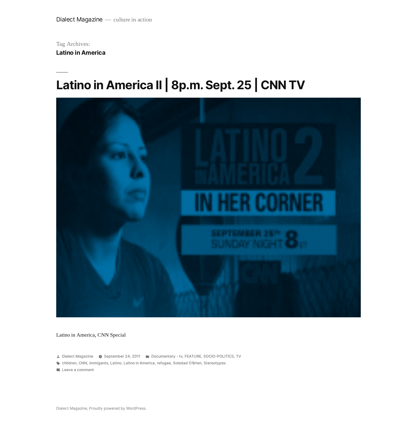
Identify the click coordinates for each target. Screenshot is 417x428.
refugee (164, 363)
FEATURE (193, 356)
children (69, 363)
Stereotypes (215, 363)
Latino (115, 363)
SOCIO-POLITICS (218, 356)
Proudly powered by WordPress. (117, 408)
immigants (98, 363)
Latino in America (139, 363)
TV (238, 356)
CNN (83, 363)
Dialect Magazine (79, 19)
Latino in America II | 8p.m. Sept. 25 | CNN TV (180, 85)
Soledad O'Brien (187, 363)
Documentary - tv (166, 356)
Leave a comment (78, 369)
